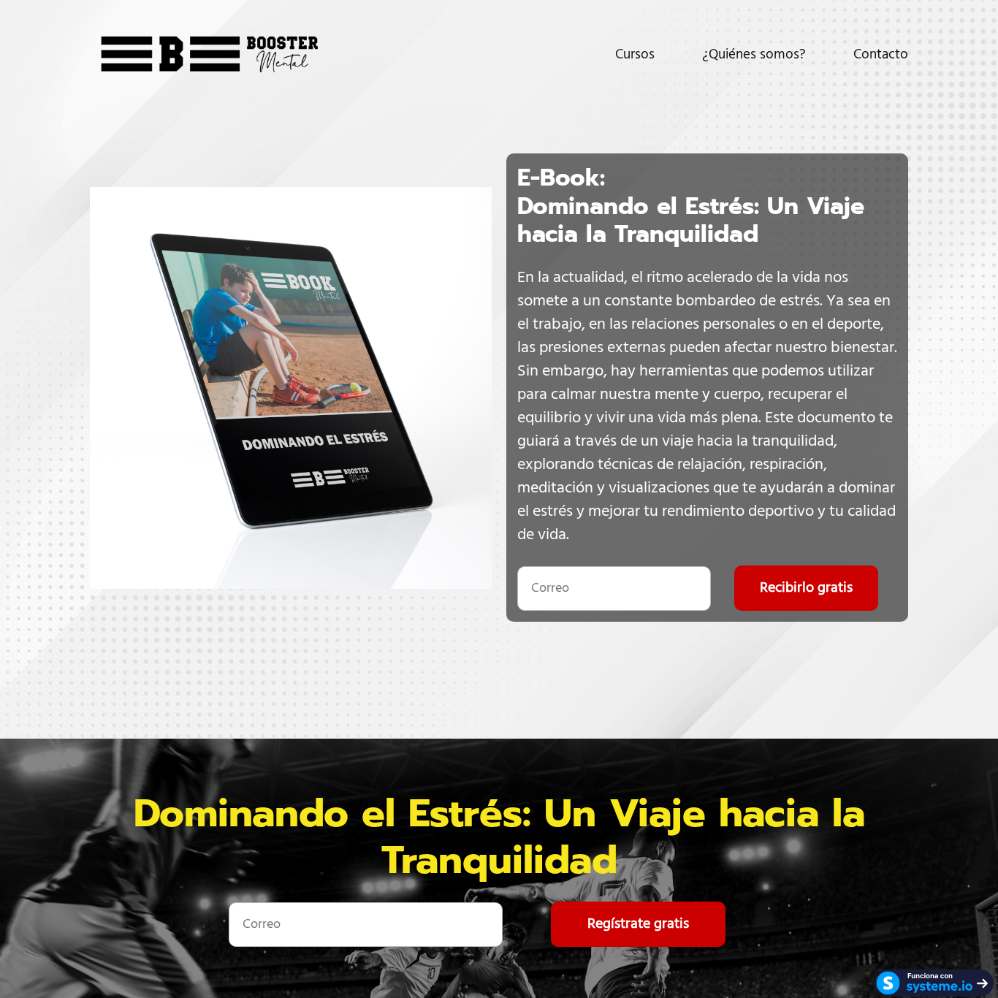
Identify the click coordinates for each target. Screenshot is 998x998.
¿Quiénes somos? (754, 55)
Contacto (880, 55)
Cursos (635, 55)
